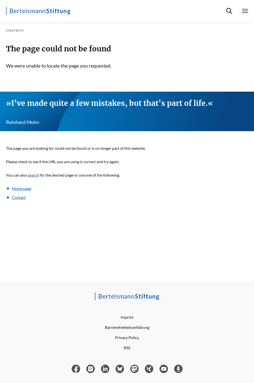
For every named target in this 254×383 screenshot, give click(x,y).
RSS (127, 347)
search (33, 175)
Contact (19, 197)
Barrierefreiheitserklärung (127, 327)
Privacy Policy (127, 337)
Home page (21, 188)
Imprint (127, 317)
